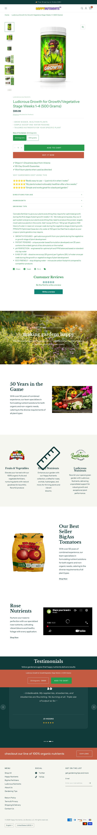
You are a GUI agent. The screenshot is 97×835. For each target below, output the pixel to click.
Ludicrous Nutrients (13, 784)
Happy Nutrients (11, 776)
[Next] (94, 707)
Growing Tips (20, 206)
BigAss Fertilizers (12, 780)
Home (7, 15)
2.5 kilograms (19, 138)
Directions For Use (23, 195)
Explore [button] (84, 754)
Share (18, 269)
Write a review (48, 292)
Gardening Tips (11, 791)
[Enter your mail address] (90, 783)
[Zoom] (82, 27)
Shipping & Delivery (13, 805)
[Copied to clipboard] (45, 269)
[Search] (82, 8)
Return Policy (10, 798)
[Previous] (3, 707)
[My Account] (86, 8)
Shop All (8, 773)
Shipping (16, 114)
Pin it (39, 269)
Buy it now (48, 155)
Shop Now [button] (63, 579)
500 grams (33, 138)
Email (67, 778)
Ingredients (19, 200)
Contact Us (9, 809)
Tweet (29, 269)
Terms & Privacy (11, 801)
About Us (8, 787)
